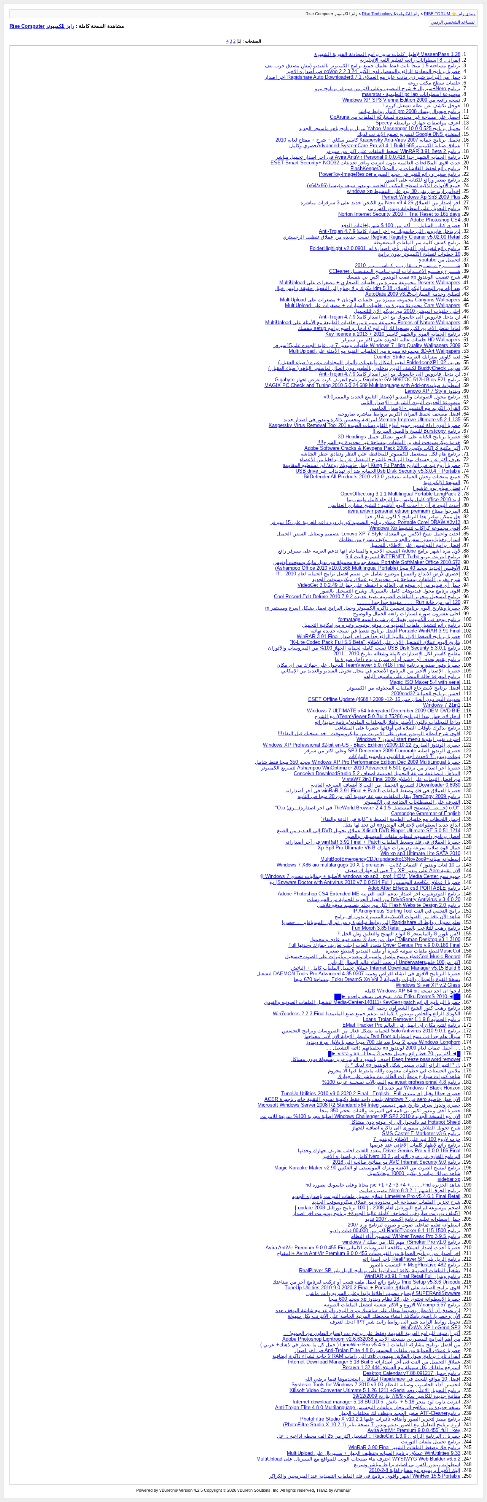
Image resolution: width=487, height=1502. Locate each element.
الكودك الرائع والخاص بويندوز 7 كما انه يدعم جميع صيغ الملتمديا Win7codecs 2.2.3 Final (366, 1013)
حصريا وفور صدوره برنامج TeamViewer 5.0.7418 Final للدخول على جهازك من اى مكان (368, 665)
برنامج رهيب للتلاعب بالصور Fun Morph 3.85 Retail (406, 928)
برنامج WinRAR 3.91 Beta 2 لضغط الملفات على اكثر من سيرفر (393, 151)
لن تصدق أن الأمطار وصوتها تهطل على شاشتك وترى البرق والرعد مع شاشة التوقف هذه (367, 1310)
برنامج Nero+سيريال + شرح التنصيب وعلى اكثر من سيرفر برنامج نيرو (387, 88)
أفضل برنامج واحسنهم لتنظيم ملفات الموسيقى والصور (402, 836)
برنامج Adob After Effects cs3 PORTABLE (414, 888)
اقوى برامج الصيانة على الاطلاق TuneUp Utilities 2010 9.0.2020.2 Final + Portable (372, 1287)
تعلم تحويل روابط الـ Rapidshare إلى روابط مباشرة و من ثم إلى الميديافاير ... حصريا (371, 922)
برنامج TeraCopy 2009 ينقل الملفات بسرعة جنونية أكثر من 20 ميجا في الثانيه (379, 796)
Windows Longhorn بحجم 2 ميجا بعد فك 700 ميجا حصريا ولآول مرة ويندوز (383, 1042)
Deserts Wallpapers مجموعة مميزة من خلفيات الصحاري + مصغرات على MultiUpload (369, 282)
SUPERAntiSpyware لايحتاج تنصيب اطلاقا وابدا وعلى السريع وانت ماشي (383, 1293)
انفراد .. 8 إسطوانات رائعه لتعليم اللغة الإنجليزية (410, 60)
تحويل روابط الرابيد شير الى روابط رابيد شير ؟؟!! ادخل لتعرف (395, 1322)
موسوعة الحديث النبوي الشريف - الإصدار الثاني (410, 402)
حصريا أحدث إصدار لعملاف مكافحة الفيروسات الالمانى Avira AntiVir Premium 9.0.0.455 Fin (363, 1247)
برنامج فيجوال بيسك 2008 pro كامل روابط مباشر (409, 111)
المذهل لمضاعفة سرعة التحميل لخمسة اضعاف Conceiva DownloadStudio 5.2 (377, 773)
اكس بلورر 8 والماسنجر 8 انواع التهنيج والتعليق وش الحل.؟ (398, 934)
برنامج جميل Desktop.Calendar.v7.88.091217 (411, 1373)
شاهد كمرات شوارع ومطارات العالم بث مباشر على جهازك (398, 1076)
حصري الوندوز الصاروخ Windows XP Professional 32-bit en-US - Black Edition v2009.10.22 (361, 745)
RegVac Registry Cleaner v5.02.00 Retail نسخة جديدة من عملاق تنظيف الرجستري (371, 237)
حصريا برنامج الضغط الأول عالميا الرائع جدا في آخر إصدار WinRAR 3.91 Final (378, 636)
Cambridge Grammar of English (425, 813)
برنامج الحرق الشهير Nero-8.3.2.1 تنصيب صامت (409, 1190)
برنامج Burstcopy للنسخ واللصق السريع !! (416, 431)
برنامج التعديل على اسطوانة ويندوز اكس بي (414, 208)
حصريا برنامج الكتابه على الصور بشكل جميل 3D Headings (399, 437)
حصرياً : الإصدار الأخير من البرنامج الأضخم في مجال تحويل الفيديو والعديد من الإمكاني (370, 671)
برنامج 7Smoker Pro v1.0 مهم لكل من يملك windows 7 (401, 1242)
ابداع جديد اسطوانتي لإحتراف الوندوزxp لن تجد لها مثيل (401, 825)
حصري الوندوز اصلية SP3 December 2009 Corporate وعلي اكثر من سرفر (382, 750)
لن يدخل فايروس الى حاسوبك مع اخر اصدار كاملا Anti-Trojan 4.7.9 (389, 231)
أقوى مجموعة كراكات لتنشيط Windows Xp (414, 528)
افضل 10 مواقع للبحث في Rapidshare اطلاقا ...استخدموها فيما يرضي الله (382, 1379)
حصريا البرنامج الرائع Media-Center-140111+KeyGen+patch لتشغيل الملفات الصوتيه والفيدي (362, 1002)
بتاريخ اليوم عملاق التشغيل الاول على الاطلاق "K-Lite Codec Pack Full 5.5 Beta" (375, 642)
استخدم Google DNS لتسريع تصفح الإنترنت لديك (408, 134)
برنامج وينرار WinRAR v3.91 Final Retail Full (412, 1276)
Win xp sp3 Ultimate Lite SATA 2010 (420, 853)
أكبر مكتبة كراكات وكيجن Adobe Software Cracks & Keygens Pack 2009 (382, 448)
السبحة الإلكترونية (441, 482)
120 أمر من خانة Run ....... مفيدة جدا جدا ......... (408, 602)
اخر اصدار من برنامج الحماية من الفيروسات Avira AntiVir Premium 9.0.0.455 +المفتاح (368, 1253)
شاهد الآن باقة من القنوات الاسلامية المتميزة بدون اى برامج (397, 916)
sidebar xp (449, 1179)
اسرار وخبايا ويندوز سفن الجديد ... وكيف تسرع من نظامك (399, 539)
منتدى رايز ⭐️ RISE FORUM (450, 13)
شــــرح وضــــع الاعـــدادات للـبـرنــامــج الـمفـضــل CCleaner (394, 271)
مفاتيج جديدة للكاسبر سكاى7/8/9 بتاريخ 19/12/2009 (406, 1396)
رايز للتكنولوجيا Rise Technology (390, 13)
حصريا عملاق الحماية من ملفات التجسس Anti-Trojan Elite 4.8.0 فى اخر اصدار (377, 1350)
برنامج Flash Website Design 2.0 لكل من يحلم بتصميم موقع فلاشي (388, 905)
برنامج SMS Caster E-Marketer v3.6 (421, 1133)
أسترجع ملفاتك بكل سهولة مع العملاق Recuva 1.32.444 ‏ (400, 1367)
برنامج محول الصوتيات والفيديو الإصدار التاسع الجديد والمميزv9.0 (392, 397)
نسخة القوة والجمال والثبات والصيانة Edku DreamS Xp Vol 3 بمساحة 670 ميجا (377, 979)
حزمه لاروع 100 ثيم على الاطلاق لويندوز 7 (416, 1139)
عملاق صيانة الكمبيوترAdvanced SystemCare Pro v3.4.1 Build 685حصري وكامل (374, 145)
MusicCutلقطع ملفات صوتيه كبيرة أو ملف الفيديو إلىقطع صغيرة (393, 951)
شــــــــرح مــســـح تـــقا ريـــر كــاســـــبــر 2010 (407, 265)
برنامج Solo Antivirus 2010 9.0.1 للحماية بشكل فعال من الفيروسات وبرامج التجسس (371, 1031)
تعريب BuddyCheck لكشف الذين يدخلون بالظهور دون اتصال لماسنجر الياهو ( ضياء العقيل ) (364, 368)
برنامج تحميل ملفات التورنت (430, 1442)
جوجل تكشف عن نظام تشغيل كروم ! (421, 105)
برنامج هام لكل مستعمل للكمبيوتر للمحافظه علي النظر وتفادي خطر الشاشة (380, 454)
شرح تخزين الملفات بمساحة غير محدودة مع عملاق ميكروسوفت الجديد (386, 579)
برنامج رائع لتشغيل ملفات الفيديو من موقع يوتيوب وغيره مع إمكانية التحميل (381, 625)
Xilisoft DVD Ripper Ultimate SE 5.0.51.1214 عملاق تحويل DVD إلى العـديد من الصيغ (368, 830)
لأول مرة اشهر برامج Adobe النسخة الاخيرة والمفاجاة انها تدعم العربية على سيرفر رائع (369, 551)
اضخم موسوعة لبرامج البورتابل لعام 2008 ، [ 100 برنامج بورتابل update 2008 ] (377, 1208)
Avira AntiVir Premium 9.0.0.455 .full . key (414, 1430)
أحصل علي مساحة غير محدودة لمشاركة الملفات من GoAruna (395, 117)
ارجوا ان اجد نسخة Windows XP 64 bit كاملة (412, 991)
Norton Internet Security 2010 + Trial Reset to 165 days (399, 214)
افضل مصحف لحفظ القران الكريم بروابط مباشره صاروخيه (398, 414)
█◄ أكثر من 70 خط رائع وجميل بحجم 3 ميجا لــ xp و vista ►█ (394, 1053)
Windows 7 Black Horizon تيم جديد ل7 (418, 1088)
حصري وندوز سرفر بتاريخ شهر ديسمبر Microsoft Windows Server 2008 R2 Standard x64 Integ (359, 1105)
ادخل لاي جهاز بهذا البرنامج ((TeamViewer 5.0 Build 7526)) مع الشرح (387, 716)
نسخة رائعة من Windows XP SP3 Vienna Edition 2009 (401, 100)
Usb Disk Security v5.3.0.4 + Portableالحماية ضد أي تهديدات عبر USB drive (378, 471)
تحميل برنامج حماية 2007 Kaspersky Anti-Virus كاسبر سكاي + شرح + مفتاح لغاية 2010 (367, 140)
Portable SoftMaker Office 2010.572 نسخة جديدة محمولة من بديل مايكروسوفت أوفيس (366, 562)
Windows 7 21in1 (441, 705)
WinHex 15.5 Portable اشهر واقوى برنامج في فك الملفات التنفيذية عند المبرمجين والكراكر (364, 1476)
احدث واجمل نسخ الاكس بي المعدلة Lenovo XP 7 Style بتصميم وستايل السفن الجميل (368, 534)
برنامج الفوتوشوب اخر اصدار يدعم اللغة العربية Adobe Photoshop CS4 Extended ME (369, 894)
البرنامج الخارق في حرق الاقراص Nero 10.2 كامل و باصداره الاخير (391, 1156)
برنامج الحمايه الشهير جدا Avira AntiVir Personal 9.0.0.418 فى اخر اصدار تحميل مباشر (368, 157)
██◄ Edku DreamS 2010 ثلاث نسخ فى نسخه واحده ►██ (397, 996)
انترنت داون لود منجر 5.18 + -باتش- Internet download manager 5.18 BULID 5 (376, 1402)
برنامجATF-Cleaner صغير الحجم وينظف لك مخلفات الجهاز (399, 1413)
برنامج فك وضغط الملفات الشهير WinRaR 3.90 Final (404, 1447)
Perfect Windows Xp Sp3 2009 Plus (421, 197)
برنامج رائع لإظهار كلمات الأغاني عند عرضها (415, 1145)
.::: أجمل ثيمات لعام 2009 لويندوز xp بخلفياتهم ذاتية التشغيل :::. (392, 1048)
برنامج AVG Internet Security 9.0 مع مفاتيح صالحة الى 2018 (396, 1162)
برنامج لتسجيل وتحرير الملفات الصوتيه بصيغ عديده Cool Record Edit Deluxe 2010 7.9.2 (367, 596)
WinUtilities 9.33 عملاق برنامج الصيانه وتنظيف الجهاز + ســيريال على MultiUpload (373, 1453)
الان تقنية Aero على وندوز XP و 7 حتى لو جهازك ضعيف (402, 870)
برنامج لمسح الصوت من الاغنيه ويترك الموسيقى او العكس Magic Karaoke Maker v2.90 (367, 1168)
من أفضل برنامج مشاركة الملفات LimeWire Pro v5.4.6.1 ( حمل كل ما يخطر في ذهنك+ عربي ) (360, 1344)
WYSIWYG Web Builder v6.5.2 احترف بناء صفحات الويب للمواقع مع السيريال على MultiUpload (358, 1459)
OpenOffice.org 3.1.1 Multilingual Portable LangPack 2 (400, 494)
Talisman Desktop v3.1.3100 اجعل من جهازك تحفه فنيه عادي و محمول (384, 939)
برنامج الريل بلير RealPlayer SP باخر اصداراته (411, 1259)
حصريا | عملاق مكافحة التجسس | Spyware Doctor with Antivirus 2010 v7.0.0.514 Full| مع (364, 882)
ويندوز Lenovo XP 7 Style (432, 391)
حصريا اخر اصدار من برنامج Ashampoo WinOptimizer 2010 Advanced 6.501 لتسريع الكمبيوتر (360, 768)
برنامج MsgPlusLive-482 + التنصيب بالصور (415, 1265)
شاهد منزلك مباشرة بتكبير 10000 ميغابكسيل (413, 1173)
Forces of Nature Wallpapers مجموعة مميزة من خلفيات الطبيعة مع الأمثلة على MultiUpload (362, 322)
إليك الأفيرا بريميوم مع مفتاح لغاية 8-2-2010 (414, 1470)
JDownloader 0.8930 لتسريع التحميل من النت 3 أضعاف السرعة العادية (385, 785)
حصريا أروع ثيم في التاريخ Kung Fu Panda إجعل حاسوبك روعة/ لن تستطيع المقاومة (371, 465)
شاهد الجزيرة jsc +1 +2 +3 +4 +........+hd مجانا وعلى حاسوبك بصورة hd (383, 1185)
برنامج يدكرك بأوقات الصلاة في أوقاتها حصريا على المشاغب (397, 728)
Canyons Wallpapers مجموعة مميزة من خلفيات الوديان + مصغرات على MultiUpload (370, 300)
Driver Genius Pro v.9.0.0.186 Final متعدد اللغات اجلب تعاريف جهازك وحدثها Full (374, 945)
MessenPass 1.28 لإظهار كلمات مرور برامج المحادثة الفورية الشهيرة (387, 54)
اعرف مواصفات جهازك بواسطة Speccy (418, 123)
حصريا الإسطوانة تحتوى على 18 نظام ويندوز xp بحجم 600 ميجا (394, 1299)
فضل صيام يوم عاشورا (436, 488)
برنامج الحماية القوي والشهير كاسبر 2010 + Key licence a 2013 (392, 334)
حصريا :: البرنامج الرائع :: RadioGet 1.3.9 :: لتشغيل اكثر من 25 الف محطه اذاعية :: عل (368, 1436)
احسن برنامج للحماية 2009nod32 (425, 693)
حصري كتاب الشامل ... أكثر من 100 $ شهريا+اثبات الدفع (400, 225)
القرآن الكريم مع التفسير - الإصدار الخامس (415, 408)
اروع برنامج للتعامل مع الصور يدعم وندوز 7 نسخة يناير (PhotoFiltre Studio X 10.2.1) (371, 1424)
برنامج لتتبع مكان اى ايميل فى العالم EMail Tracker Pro (401, 1025)
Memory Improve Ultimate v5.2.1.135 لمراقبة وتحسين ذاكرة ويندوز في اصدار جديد (371, 419)
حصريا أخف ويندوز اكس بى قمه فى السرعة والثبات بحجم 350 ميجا (390, 1110)
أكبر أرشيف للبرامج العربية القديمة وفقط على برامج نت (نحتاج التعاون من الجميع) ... (371, 1333)
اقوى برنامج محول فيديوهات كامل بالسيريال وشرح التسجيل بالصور (390, 591)
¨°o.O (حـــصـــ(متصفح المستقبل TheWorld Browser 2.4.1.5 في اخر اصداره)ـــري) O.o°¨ (367, 808)
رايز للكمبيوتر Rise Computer (42, 26)
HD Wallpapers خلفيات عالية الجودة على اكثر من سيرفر (401, 339)
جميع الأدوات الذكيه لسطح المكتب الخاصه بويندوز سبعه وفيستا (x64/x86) (383, 185)
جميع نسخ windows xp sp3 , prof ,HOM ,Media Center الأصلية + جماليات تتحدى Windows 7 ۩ (360, 876)
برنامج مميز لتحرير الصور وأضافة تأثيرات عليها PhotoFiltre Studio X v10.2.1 (380, 1419)
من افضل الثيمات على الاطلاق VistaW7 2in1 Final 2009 (401, 779)
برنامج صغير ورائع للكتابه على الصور (422, 180)
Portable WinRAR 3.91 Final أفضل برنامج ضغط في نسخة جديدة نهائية (385, 631)
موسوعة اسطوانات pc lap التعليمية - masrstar (411, 94)
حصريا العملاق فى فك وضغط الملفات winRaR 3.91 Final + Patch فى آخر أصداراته (372, 790)
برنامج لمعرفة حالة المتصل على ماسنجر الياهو (412, 676)
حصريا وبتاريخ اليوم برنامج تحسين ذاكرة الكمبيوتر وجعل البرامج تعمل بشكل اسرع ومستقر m (362, 608)
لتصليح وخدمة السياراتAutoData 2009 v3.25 (412, 294)
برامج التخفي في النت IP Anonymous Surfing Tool (406, 911)
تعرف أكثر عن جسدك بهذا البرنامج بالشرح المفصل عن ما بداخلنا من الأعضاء (380, 459)
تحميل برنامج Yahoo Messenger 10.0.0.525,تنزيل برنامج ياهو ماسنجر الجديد (379, 128)
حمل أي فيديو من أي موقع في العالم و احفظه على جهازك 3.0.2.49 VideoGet (379, 585)
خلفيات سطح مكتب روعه (433, 83)
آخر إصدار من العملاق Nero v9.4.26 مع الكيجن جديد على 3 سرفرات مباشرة (380, 202)
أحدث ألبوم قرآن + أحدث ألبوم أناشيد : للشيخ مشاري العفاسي (394, 505)
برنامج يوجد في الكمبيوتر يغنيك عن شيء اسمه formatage (399, 619)
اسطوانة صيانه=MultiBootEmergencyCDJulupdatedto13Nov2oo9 (390, 859)
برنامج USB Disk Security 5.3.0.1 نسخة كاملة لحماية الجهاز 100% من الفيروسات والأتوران (364, 648)
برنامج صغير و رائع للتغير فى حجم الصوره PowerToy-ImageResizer (389, 174)
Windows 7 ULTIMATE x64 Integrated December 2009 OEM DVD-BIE (383, 711)
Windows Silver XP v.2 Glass (428, 985)
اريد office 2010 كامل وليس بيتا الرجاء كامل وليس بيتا (403, 499)
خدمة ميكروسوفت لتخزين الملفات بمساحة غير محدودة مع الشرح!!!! (388, 442)
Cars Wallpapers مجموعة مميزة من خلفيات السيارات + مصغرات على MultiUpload (372, 305)
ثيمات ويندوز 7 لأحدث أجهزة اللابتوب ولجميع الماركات (404, 756)
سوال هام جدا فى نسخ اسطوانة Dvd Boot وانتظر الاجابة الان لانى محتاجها (382, 1036)
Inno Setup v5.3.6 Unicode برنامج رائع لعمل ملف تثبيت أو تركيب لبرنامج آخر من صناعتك (366, 1282)
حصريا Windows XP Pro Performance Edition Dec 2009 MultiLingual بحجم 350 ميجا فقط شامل (357, 762)
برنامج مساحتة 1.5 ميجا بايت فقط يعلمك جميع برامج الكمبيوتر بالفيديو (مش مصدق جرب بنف (362, 65)
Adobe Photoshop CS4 (435, 220)
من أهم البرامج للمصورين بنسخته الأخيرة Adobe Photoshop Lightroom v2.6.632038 (371, 1339)
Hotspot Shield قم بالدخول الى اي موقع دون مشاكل (404, 1122)
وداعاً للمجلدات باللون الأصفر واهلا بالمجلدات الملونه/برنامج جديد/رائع (387, 722)
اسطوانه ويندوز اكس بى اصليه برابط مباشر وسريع (407, 1464)
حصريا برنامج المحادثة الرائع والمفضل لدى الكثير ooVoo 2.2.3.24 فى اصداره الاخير (373, 71)
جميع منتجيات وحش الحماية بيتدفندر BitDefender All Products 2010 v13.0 (382, 476)
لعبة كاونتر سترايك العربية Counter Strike (417, 357)
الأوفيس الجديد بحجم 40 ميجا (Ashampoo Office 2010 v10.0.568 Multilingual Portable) (367, 568)
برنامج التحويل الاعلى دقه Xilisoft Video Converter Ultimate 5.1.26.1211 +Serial (375, 1390)
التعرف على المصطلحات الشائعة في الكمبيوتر (412, 802)
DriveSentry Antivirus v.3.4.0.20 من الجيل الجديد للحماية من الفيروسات (383, 899)
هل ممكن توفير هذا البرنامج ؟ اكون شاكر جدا (412, 516)
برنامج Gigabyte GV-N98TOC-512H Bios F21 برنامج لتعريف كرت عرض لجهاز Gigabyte (367, 379)
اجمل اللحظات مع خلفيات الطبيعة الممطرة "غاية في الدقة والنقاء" (390, 819)
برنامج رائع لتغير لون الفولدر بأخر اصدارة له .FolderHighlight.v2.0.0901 (385, 248)
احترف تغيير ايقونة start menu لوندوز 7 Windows (408, 739)
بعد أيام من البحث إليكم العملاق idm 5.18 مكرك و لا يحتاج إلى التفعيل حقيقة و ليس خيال (367, 288)
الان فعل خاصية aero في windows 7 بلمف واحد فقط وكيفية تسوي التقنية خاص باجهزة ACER (362, 1099)
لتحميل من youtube (439, 260)
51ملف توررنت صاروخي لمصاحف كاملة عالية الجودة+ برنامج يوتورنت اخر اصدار (376, 1213)
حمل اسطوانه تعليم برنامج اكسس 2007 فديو (412, 1219)
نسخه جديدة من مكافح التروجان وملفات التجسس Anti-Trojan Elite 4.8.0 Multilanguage (367, 1407)
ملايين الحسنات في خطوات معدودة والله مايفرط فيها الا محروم (394, 1071)
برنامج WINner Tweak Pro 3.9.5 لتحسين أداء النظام (405, 1236)
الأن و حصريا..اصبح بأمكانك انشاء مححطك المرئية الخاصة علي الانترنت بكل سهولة (374, 1316)
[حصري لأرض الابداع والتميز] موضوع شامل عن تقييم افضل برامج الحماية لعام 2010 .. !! (368, 574)
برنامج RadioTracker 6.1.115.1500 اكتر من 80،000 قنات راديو (395, 1230)
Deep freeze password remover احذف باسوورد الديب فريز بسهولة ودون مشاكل (375, 1059)
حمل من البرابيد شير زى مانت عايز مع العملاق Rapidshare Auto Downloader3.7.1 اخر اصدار (362, 77)
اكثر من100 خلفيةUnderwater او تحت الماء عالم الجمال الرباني (394, 962)
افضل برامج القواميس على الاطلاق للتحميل (414, 545)
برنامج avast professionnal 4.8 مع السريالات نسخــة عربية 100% (391, 1082)
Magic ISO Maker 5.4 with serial (425, 682)
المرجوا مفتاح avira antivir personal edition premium (404, 511)
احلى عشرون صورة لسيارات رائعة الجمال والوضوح (406, 613)
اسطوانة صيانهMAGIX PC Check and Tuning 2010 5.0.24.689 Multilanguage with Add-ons (362, 385)
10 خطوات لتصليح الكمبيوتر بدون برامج (419, 254)
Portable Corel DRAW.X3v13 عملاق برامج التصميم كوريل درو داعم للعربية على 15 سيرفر (365, 522)
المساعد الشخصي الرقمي (453, 22)
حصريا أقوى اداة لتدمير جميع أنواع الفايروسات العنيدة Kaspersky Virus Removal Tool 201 (364, 425)
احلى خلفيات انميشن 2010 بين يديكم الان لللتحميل (407, 311)
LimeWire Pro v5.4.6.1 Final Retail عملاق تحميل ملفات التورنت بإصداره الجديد (376, 1196)
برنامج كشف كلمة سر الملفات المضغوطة (417, 242)
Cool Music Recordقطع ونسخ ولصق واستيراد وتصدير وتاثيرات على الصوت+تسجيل (372, 956)
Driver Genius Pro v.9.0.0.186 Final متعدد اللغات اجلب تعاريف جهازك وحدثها (379, 1150)
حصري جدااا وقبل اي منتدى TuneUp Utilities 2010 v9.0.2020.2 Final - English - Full (370, 1093)
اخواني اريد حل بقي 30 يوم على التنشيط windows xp (403, 191)
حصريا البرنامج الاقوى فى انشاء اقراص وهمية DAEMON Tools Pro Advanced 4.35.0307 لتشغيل (358, 973)
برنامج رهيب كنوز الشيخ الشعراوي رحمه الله (414, 1008)
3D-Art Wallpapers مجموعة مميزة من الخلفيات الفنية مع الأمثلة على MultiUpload (374, 351)
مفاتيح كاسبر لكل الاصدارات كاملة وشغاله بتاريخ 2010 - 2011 (396, 653)
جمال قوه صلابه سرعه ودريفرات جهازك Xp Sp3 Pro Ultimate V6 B (389, 848)
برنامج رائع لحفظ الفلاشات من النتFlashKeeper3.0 (405, 168)
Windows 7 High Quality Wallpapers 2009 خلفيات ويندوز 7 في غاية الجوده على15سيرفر (366, 345)
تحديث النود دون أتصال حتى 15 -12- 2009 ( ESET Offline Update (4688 (384, 699)
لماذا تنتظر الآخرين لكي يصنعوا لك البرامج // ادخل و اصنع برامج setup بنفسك (379, 328)
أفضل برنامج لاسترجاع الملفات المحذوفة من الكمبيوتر (403, 688)
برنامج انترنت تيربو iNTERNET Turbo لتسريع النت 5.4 (402, 556)
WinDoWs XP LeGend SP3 (430, 1327)
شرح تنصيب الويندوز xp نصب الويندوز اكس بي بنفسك (403, 277)
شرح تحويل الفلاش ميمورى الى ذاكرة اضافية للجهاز (406, 1128)
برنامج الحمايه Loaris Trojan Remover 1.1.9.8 (411, 1019)
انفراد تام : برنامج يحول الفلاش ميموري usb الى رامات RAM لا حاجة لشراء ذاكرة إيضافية (366, 1356)
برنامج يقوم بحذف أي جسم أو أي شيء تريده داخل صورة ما (397, 659)
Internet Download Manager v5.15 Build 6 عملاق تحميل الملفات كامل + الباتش (375, 968)
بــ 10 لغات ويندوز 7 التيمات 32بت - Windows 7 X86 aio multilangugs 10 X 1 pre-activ (368, 865)
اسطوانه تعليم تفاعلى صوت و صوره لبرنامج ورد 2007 (404, 1225)
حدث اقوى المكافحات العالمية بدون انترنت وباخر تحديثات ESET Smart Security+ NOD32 (365, 163)
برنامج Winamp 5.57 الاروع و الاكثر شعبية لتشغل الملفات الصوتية (392, 1305)
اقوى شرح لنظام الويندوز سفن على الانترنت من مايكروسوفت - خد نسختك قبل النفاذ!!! (369, 733)
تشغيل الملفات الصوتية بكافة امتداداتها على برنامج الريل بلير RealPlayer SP (379, 1270)
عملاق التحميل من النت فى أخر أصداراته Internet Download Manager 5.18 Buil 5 (374, 1362)
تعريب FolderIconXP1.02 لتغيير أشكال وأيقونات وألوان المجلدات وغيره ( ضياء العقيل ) (369, 362)
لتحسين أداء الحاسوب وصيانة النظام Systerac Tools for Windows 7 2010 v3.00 (375, 1384)
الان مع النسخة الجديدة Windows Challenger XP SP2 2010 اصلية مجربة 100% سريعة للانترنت (360, 1116)
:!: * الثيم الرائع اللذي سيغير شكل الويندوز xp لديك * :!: (402, 1065)
